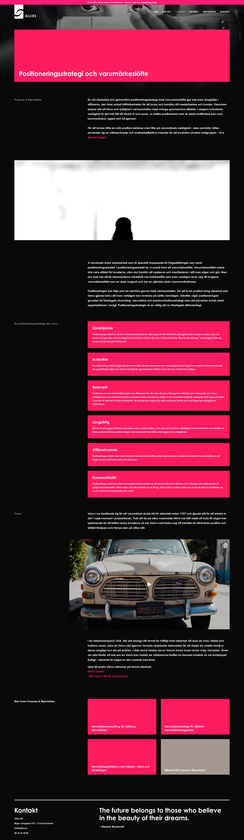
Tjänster (180, 11)
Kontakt (225, 11)
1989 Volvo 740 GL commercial (107, 676)
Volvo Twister (96, 671)
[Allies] (25, 12)
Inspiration (209, 11)
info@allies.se (20, 828)
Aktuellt (194, 11)
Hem (156, 11)
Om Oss (167, 11)
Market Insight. (97, 137)
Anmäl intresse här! (149, 2)
